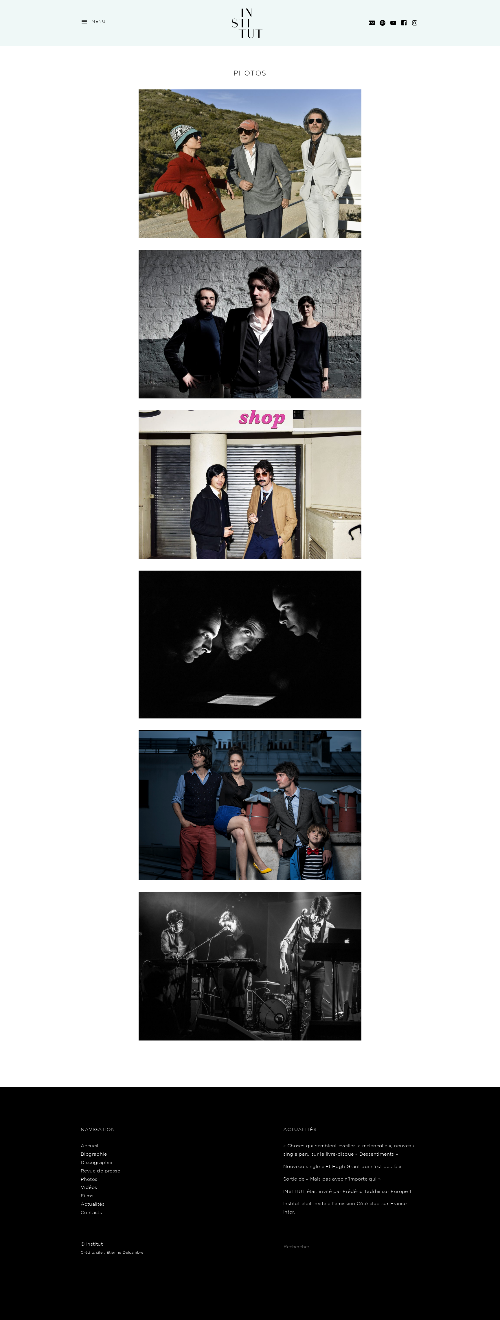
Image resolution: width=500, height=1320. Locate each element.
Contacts (91, 1213)
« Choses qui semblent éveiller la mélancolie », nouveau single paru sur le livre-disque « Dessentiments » (348, 1150)
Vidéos (89, 1187)
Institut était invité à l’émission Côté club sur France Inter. (345, 1208)
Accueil (89, 1146)
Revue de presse (100, 1171)
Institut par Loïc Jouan (250, 324)
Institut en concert (250, 967)
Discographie (96, 1163)
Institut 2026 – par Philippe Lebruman (250, 164)
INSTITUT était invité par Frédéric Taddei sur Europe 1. (347, 1192)
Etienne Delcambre (125, 1252)
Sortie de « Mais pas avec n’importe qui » (331, 1179)
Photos (89, 1179)
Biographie (94, 1154)
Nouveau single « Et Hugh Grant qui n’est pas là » (342, 1167)
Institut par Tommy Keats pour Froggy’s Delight (250, 806)
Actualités (92, 1204)
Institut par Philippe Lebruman (250, 645)
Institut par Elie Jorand (250, 485)
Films (87, 1196)
